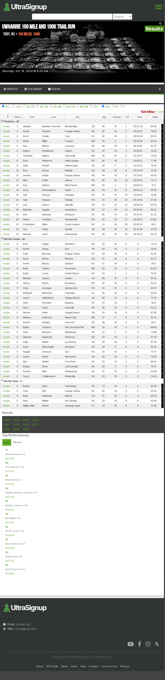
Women (17, 442)
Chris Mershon (12, 467)
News (64, 666)
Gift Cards (52, 666)
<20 (18, 106)
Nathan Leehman (14, 505)
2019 (16, 424)
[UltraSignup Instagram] (148, 643)
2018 (26, 424)
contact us (23, 624)
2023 (26, 420)
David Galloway (13, 543)
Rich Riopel (10, 518)
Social (56, 89)
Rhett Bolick (11, 479)
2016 (6, 429)
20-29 (30, 106)
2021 (6, 424)
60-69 (84, 106)
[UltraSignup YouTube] (130, 643)
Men (6, 442)
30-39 (44, 106)
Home (39, 666)
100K (161, 112)
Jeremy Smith (12, 531)
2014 (26, 429)
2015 (16, 429)
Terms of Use (109, 666)
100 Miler (148, 112)
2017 (35, 424)
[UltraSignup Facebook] (139, 643)
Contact (93, 666)
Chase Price (11, 556)
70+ (96, 106)
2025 (6, 420)
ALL (7, 106)
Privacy (124, 666)
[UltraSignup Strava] (157, 643)
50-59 (71, 106)
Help (83, 666)
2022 (35, 420)
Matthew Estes (12, 454)
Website (12, 89)
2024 (16, 420)
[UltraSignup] (25, 6)
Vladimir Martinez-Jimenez (18, 492)
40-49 (57, 106)
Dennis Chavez (12, 569)
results (6, 126)
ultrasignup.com (25, 628)
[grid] (82, 263)
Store (74, 666)
